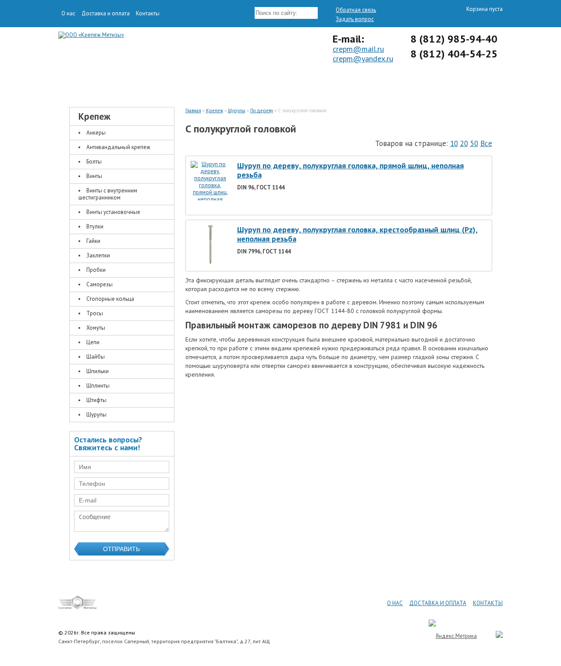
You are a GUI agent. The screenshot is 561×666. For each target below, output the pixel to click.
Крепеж (116, 84)
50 (474, 143)
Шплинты (98, 385)
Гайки (93, 241)
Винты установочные (113, 212)
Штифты (96, 400)
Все (486, 143)
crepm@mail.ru (358, 49)
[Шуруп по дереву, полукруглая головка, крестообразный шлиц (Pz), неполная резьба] (210, 262)
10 (454, 143)
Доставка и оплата (106, 13)
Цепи (92, 342)
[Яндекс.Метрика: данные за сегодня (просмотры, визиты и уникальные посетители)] (453, 636)
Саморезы (99, 284)
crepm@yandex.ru (363, 58)
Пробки (96, 270)
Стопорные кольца (110, 299)
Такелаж (225, 84)
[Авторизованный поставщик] (495, 636)
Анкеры (96, 132)
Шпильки (97, 371)
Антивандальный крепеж (118, 147)
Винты (94, 176)
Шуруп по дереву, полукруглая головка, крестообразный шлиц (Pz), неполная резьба (357, 234)
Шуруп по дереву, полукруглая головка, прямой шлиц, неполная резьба (350, 170)
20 (464, 143)
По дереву (261, 110)
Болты (94, 161)
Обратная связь (356, 10)
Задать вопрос (355, 19)
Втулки (94, 226)
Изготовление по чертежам (335, 84)
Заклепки (98, 255)
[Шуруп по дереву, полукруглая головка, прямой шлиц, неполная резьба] (210, 206)
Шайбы (95, 356)
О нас (68, 13)
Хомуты (95, 327)
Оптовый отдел (445, 84)
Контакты (148, 13)
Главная (193, 110)
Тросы (94, 313)
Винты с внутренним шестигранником (107, 194)
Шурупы (96, 414)
